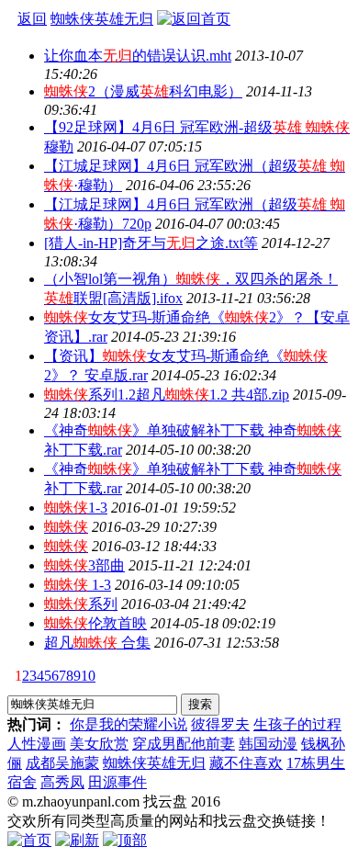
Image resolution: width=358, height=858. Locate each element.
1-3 (75, 507)
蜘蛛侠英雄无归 (154, 763)
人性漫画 (36, 743)
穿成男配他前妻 (183, 743)
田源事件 (117, 782)
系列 (80, 604)
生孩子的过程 (297, 724)
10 (88, 675)
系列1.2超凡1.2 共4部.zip (166, 394)
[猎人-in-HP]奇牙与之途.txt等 (151, 243)
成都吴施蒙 (62, 763)
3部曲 (84, 565)
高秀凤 (62, 782)
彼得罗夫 (220, 724)
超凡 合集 (97, 642)
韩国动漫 (268, 743)
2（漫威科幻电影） (143, 91)
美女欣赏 (99, 743)
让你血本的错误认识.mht (137, 55)
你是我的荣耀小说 (128, 724)
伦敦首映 (95, 623)
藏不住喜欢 (246, 763)
